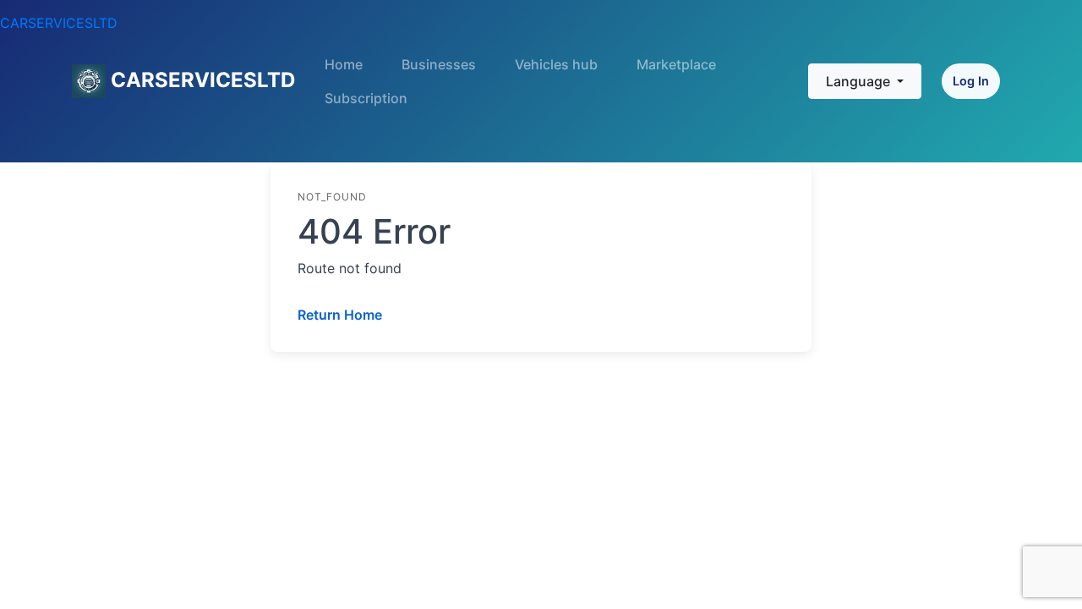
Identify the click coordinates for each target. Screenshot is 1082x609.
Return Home (340, 314)
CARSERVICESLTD (58, 22)
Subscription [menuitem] (366, 98)
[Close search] (780, 57)
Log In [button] (971, 81)
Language (859, 81)
